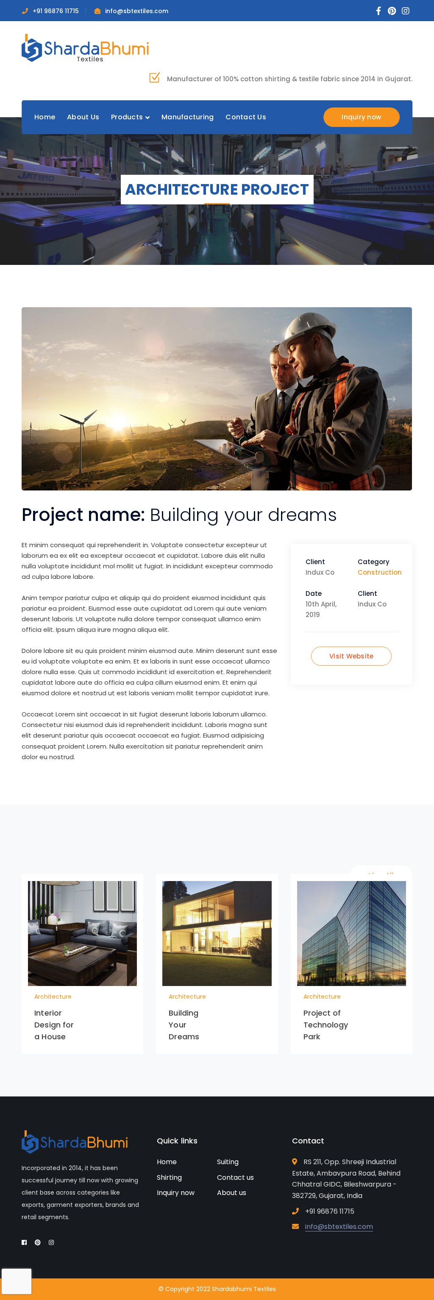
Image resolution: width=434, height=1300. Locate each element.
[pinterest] (38, 1242)
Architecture (53, 996)
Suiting (228, 1162)
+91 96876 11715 (56, 11)
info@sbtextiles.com (136, 11)
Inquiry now (361, 117)
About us (231, 1193)
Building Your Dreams (184, 1025)
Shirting (169, 1177)
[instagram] (51, 1242)
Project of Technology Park (325, 1025)
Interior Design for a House (54, 1025)
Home (167, 1162)
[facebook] (24, 1242)
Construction (380, 572)
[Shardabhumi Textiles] (85, 47)
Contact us (235, 1177)
